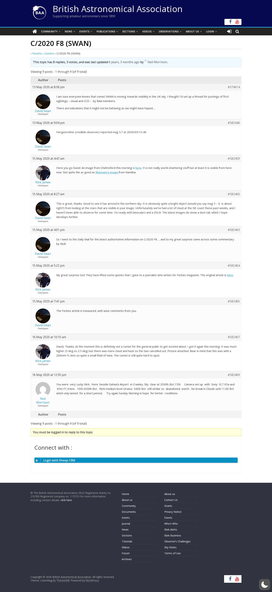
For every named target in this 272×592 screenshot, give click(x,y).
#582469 (234, 375)
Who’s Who (171, 523)
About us (127, 500)
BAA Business (172, 535)
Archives (127, 559)
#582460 (234, 194)
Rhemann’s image (107, 172)
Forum (126, 553)
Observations (169, 31)
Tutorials (127, 541)
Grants (168, 506)
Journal (126, 523)
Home (125, 494)
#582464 (234, 266)
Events (84, 31)
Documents (129, 511)
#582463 (234, 230)
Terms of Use (172, 553)
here (138, 168)
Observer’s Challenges (177, 541)
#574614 (234, 87)
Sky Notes (170, 547)
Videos (147, 31)
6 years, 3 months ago (124, 62)
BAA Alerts (170, 529)
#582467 (234, 337)
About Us (192, 31)
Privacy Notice (173, 511)
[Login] (229, 31)
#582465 (234, 301)
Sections (128, 31)
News (68, 31)
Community (49, 31)
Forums (37, 53)
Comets (49, 53)
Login (210, 31)
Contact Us (171, 500)
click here (66, 500)
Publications (106, 31)
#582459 (234, 159)
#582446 (234, 123)
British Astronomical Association (118, 8)
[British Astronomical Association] (35, 31)
